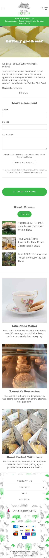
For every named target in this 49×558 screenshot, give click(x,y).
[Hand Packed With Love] (24, 431)
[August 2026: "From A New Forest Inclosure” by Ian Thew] (9, 228)
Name (5, 110)
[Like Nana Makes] (24, 300)
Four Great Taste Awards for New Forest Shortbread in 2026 (31, 242)
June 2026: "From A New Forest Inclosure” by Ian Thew (32, 258)
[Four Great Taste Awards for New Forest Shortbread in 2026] (9, 243)
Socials (24, 500)
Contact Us (24, 481)
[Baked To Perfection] (24, 366)
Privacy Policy (12, 172)
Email (6, 122)
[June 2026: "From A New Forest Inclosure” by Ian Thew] (9, 259)
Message (8, 134)
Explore (24, 487)
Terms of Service (30, 172)
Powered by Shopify (24, 556)
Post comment (24, 162)
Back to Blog (26, 192)
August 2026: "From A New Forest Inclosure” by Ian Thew (30, 226)
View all (24, 214)
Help (24, 494)
